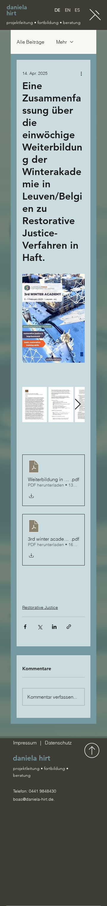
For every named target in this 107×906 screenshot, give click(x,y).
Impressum (25, 743)
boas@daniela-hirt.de (33, 799)
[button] (95, 14)
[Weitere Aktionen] (81, 73)
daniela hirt (17, 10)
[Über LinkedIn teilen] (54, 627)
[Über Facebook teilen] (25, 627)
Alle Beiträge (30, 42)
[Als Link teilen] (69, 627)
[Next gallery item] (77, 405)
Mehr (61, 42)
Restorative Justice (40, 607)
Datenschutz (58, 743)
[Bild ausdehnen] (34, 404)
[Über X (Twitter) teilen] (40, 627)
